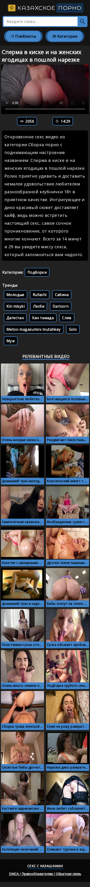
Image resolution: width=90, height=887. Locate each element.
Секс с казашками (45, 865)
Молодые (15, 294)
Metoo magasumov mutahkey (33, 329)
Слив (67, 317)
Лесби (38, 306)
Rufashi (40, 294)
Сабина (62, 294)
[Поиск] (82, 21)
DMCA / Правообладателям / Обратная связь (45, 874)
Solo (73, 329)
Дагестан (15, 317)
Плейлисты (25, 36)
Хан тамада (43, 317)
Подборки (37, 272)
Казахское (49, 8)
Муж (10, 340)
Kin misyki (15, 306)
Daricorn (61, 306)
